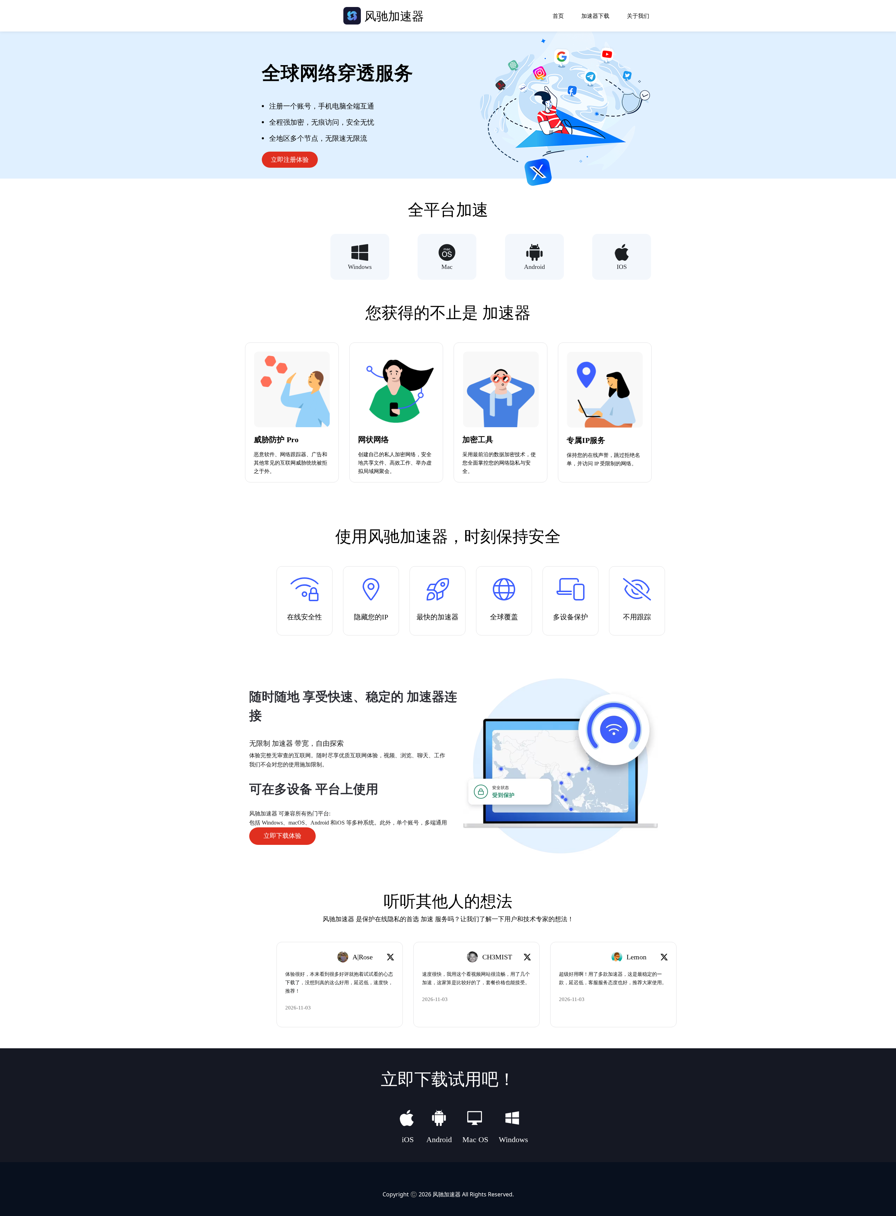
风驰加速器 (447, 1194)
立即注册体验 (290, 159)
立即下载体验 (282, 835)
